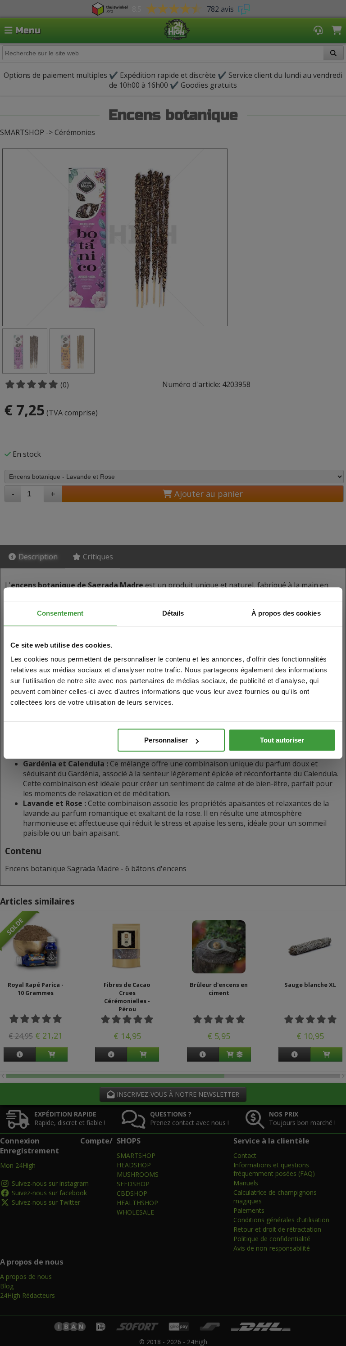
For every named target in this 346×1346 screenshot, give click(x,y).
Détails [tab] (173, 613)
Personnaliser (166, 740)
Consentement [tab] (60, 613)
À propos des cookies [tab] (286, 613)
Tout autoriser (282, 740)
